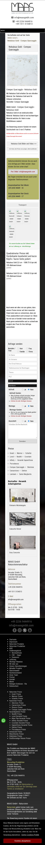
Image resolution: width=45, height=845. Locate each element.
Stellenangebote (15, 651)
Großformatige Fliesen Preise (20, 738)
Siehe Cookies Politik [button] (30, 835)
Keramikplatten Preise (17, 712)
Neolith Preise (17, 714)
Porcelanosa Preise (19, 729)
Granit (12, 453)
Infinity (12, 460)
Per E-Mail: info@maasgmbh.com (23, 172)
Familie (22, 352)
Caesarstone (14, 471)
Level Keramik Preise (19, 716)
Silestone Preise (18, 703)
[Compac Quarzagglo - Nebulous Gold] (22, 70)
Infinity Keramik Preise (20, 721)
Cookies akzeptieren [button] (23, 841)
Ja (25, 389)
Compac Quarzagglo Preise (21, 709)
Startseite (12, 639)
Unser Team (13, 675)
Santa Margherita (25, 474)
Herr (21, 348)
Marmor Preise (17, 696)
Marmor (19, 453)
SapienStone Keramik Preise (22, 725)
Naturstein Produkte (16, 644)
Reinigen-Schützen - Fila (18, 684)
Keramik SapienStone (25, 460)
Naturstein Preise (15, 692)
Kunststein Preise (15, 701)
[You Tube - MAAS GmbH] (30, 632)
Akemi (11, 682)
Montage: (12, 406)
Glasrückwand (14, 670)
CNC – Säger (16, 655)
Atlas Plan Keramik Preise (21, 718)
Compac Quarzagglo (17, 467)
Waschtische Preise (16, 734)
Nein (31, 389)
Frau (30, 348)
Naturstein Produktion (17, 646)
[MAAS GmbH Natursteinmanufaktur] (22, 13)
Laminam (13, 474)
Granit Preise (16, 694)
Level (12, 457)
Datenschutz (13, 686)
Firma (30, 352)
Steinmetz (15, 657)
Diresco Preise (17, 707)
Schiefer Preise (17, 698)
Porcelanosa (14, 464)
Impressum (13, 642)
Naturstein (11, 807)
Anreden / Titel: (11, 349)
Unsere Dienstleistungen (18, 666)
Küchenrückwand (15, 673)
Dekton (24, 471)
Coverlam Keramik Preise (21, 723)
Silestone (30, 467)
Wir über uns (13, 664)
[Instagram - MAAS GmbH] (20, 632)
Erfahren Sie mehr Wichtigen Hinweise (21, 401)
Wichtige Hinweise (16, 662)
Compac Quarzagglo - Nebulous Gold (21, 89)
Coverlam (28, 457)
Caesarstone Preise (19, 705)
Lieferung (12, 659)
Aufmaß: (12, 389)
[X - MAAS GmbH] (25, 632)
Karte (25, 798)
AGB (10, 648)
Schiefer (28, 453)
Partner (12, 677)
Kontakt (12, 679)
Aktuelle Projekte (15, 668)
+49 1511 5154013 (24, 24)
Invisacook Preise (15, 732)
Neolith (19, 457)
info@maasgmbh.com (24, 17)
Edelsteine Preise (15, 736)
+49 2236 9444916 (24, 21)
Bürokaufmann (17, 653)
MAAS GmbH (12, 38)
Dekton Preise (17, 727)
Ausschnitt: (12, 421)
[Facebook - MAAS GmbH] (15, 632)
